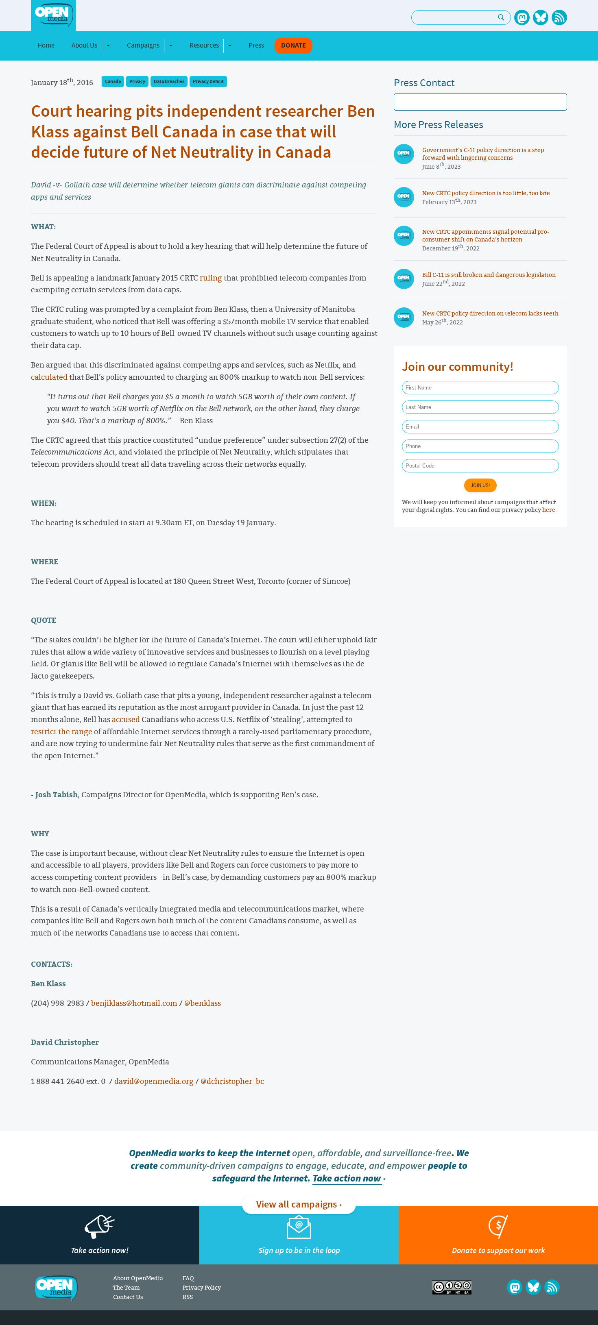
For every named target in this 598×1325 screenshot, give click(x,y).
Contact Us (128, 1297)
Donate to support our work (498, 1250)
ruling (211, 277)
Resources (204, 45)
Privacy (137, 81)
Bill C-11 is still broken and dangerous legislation (489, 274)
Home (46, 45)
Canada (113, 81)
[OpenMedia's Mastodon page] (522, 17)
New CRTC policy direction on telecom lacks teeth (490, 313)
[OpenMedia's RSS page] (559, 17)
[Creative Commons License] (451, 1287)
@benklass (202, 1003)
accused (126, 719)
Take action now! (100, 1250)
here (548, 509)
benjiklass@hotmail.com (134, 1003)
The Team (126, 1287)
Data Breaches (169, 81)
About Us (84, 45)
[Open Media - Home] (53, 15)
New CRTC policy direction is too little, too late (486, 193)
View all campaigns (296, 1204)
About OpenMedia (138, 1278)
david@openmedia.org (154, 1081)
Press (256, 45)
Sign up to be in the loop (299, 1250)
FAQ (188, 1278)
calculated (49, 377)
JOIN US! (480, 485)
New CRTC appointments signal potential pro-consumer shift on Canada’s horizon (485, 235)
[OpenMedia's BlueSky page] (540, 17)
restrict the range (61, 731)
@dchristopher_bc (232, 1081)
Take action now (346, 1178)
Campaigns (143, 45)
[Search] (501, 17)
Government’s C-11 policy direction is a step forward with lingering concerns (483, 153)
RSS (188, 1297)
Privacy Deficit (208, 81)
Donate (293, 45)
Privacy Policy (202, 1287)
